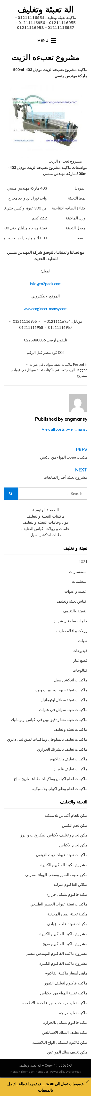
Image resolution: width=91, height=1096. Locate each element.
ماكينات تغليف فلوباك (70, 768)
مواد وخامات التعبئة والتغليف (46, 522)
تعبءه (61, 370)
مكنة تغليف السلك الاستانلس (64, 1032)
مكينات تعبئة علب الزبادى (67, 923)
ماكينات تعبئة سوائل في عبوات (50, 364)
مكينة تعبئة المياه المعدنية (67, 914)
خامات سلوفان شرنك (70, 620)
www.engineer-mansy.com (45, 308)
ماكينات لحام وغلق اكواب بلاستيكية (59, 788)
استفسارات (78, 571)
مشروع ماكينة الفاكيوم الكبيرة (63, 963)
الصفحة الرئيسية (45, 510)
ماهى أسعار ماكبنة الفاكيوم (66, 973)
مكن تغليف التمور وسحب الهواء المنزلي (56, 874)
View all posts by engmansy (64, 429)
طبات (82, 640)
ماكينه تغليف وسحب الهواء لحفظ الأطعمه (54, 1002)
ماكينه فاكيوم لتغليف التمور (65, 983)
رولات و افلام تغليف (71, 630)
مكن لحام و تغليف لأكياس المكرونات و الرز (53, 835)
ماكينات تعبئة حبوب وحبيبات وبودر (60, 689)
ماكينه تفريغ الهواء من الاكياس (63, 993)
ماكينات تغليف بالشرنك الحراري (62, 749)
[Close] (87, 1082)
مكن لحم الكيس (74, 825)
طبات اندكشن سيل (45, 535)
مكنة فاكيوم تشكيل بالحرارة (65, 1022)
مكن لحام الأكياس (73, 845)
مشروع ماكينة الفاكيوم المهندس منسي (56, 953)
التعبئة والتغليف (75, 611)
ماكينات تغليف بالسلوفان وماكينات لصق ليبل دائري (47, 739)
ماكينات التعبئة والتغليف (45, 516)
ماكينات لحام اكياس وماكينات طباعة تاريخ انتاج (50, 778)
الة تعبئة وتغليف (45, 9)
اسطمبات (79, 581)
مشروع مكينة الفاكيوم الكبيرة (63, 864)
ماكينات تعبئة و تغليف (70, 729)
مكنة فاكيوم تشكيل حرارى (66, 894)
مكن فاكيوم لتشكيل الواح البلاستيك (59, 1042)
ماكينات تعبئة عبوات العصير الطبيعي (58, 904)
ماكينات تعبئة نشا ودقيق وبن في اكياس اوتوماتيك (49, 719)
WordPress (73, 1071)
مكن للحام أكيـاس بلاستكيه (66, 815)
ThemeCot (41, 1071)
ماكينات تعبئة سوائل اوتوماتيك (64, 699)
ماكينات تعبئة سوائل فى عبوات (33, 370)
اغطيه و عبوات (75, 591)
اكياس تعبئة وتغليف (72, 601)
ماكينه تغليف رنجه (73, 1012)
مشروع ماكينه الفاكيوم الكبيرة (63, 933)
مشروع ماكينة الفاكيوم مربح (64, 943)
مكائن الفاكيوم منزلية (70, 884)
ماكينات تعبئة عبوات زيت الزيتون (61, 854)
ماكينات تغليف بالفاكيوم (68, 759)
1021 (83, 561)
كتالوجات (80, 670)
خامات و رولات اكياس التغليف (45, 529)
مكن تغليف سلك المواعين (67, 1052)
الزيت (71, 370)
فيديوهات (80, 650)
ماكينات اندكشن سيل (70, 680)
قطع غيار (80, 660)
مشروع (82, 375)
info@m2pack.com (45, 283)
